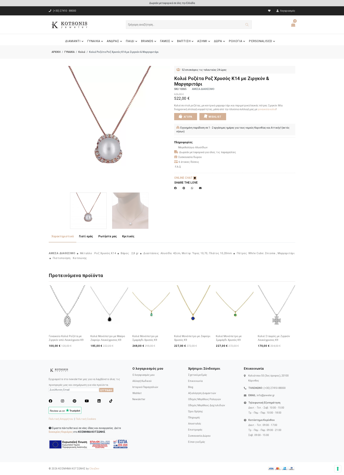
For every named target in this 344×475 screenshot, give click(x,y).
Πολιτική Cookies (86, 419)
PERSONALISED (260, 41)
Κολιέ (81, 52)
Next (168, 128)
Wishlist (137, 393)
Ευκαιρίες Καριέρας (61, 431)
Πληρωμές (194, 417)
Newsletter (138, 399)
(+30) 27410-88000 (275, 388)
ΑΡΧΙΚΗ (56, 52)
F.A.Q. (178, 166)
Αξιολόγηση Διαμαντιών (202, 393)
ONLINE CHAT (183, 177)
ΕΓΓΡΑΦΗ (106, 390)
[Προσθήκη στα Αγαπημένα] (82, 329)
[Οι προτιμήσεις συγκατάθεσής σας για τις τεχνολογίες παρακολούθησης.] (337, 468)
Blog (190, 387)
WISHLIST (215, 116)
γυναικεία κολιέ (267, 109)
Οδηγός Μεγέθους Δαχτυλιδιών (206, 405)
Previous (50, 128)
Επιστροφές (195, 429)
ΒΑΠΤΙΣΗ (184, 41)
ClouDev (94, 468)
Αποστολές (194, 423)
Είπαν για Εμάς (196, 441)
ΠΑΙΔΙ (130, 41)
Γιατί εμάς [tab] (86, 236)
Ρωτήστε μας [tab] (107, 236)
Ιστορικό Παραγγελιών (145, 387)
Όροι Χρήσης (195, 411)
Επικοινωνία (195, 381)
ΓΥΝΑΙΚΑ (93, 41)
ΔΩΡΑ (218, 41)
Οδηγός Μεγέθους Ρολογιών (204, 399)
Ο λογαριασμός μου (143, 374)
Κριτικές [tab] (128, 236)
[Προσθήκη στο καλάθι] (82, 322)
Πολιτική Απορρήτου (61, 419)
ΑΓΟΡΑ (187, 116)
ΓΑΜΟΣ (165, 41)
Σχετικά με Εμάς (197, 374)
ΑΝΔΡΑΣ (113, 41)
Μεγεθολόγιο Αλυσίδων (192, 147)
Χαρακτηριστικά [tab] (62, 236)
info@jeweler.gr (266, 395)
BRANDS (147, 41)
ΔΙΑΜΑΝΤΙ (73, 41)
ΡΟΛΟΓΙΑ (235, 41)
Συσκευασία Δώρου (199, 435)
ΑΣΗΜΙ (202, 41)
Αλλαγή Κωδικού (142, 381)
